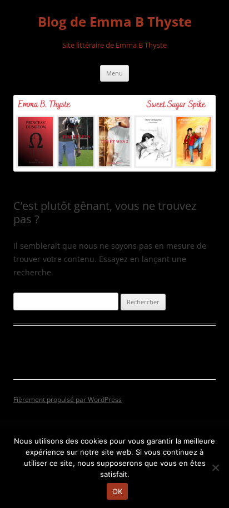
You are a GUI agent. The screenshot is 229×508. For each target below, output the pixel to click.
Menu (114, 73)
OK (117, 491)
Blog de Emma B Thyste (115, 22)
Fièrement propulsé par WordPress (67, 399)
